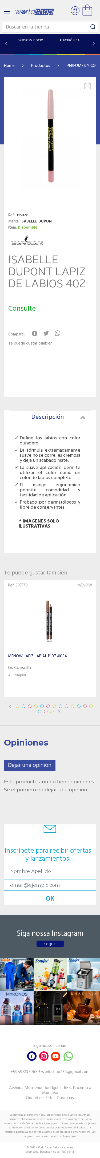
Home (9, 65)
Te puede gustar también (30, 343)
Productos (40, 65)
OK (50, 898)
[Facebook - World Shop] (32, 1055)
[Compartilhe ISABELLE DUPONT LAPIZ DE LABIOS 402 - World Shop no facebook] (34, 333)
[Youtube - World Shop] (55, 1055)
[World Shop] (35, 11)
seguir (50, 943)
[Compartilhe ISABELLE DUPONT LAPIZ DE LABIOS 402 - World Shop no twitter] (46, 333)
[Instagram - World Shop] (44, 1055)
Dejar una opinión (29, 765)
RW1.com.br (68, 1151)
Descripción (47, 417)
